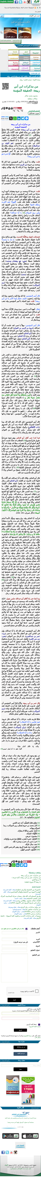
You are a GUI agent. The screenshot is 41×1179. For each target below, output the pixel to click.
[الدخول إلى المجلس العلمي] (27, 46)
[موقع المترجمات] (13, 69)
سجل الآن (38, 1037)
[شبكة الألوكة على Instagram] (29, 2)
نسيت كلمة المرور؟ (35, 1026)
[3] (35, 376)
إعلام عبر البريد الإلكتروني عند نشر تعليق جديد (12, 928)
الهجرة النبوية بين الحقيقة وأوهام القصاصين (26, 892)
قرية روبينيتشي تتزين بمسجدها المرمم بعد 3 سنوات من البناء (20, 1118)
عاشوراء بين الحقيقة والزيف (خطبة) (28, 890)
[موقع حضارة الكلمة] (24, 58)
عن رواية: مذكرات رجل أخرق (31, 907)
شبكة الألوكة (36, 80)
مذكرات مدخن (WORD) (32, 911)
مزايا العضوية (27, 1036)
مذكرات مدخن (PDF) (33, 914)
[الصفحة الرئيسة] (40, 8)
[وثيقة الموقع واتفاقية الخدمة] (12, 8)
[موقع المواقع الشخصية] (24, 63)
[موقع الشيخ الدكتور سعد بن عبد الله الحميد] (20, 23)
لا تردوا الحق (36, 880)
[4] (34, 408)
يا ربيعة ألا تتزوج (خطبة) (33, 882)
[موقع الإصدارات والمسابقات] (24, 69)
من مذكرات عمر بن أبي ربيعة (31, 875)
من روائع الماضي (15, 76)
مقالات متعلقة (32, 99)
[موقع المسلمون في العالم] (35, 63)
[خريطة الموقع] (37, 8)
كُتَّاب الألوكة (20, 1108)
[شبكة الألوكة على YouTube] (24, 2)
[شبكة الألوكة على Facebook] (16, 2)
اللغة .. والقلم (27, 76)
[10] (2, 749)
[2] (24, 213)
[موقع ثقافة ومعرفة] (13, 52)
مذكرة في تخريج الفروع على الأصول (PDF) (26, 903)
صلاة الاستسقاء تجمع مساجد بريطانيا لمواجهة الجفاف (20, 1122)
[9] (3, 580)
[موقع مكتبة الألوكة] (13, 63)
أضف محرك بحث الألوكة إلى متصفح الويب (20, 1168)
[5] (24, 440)
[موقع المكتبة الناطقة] (35, 69)
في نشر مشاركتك (21, 1047)
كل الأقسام (35, 76)
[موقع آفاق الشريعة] (24, 52)
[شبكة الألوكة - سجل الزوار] (24, 8)
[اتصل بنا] (38, 12)
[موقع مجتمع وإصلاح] (35, 58)
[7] (35, 491)
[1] (30, 135)
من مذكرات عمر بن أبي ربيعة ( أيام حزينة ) (26, 877)
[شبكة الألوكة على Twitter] (20, 2)
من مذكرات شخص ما (33, 909)
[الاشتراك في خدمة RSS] (35, 8)
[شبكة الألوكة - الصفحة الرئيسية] (31, 8)
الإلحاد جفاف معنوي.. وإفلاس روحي (28, 901)
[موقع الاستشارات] (13, 58)
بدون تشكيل (34, 113)
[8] (12, 577)
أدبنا (22, 76)
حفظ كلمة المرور (31, 1024)
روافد (8, 76)
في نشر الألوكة (20, 1053)
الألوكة (7, 1165)
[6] (18, 467)
